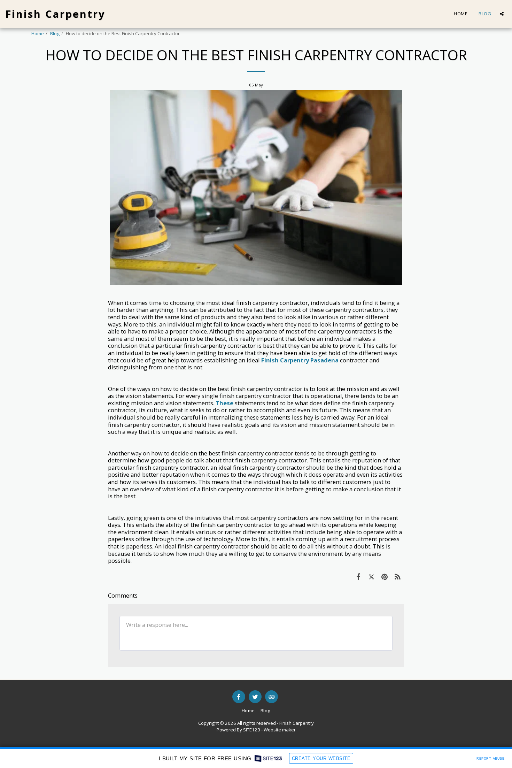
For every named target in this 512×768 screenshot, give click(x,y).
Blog (55, 33)
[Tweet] (371, 576)
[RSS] (397, 576)
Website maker (280, 730)
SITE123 (251, 730)
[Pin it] (384, 576)
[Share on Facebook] (358, 576)
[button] (501, 13)
